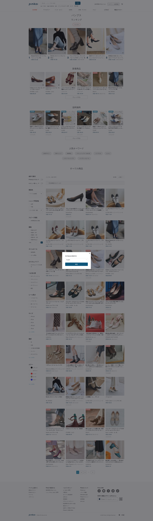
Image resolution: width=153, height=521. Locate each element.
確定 (76, 264)
